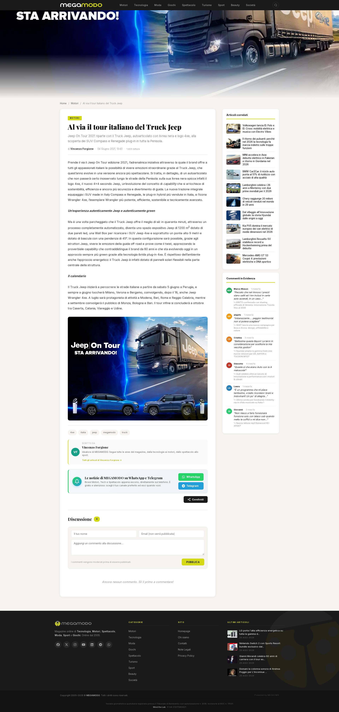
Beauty (235, 5)
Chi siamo (183, 637)
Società (250, 5)
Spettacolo (188, 5)
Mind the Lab (159, 707)
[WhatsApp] (109, 644)
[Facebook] (58, 644)
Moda (157, 5)
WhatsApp (193, 476)
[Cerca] (276, 5)
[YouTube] (83, 644)
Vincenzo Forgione (81, 148)
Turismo (207, 5)
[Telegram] (100, 644)
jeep (94, 432)
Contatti (182, 643)
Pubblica (193, 561)
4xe (72, 432)
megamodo (109, 432)
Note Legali (184, 649)
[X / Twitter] (66, 644)
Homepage (184, 631)
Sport (221, 5)
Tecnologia (141, 5)
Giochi (172, 5)
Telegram (192, 485)
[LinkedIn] (92, 644)
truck (124, 432)
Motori (124, 5)
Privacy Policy (186, 655)
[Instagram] (75, 644)
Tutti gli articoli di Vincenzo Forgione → (102, 460)
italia (83, 432)
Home (63, 103)
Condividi (198, 499)
